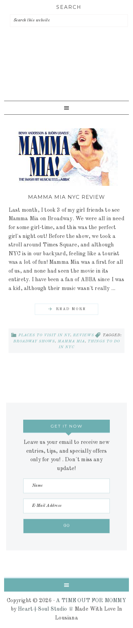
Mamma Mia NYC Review (66, 197)
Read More (71, 309)
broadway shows (34, 341)
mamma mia (71, 341)
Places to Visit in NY (44, 335)
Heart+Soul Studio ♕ (45, 609)
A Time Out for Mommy (64, 75)
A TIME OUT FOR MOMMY (91, 600)
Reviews (83, 335)
